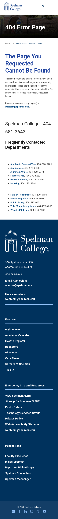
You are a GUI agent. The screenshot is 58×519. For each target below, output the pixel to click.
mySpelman (12, 329)
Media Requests (19, 198)
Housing (14, 183)
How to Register (15, 341)
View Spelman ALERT (18, 395)
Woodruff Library (19, 210)
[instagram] (32, 511)
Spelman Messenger (18, 479)
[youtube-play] (44, 511)
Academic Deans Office (23, 164)
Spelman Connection (18, 473)
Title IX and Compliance (23, 206)
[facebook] (19, 511)
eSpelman (11, 352)
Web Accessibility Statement (23, 424)
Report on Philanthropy (19, 467)
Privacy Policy (14, 418)
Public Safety (17, 202)
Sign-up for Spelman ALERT (22, 401)
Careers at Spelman (17, 364)
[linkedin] (25, 511)
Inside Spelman (14, 461)
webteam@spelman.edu (17, 107)
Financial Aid (17, 175)
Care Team (12, 358)
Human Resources (20, 194)
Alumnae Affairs (19, 172)
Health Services (18, 179)
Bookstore (11, 346)
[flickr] (13, 511)
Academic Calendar (17, 335)
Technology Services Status (22, 412)
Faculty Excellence (16, 456)
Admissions (16, 168)
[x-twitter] (38, 511)
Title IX (9, 369)
